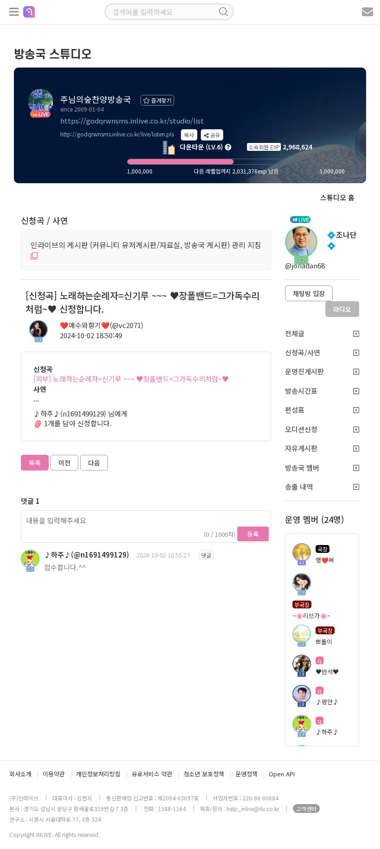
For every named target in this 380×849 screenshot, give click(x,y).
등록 (253, 534)
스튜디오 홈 (337, 197)
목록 (35, 462)
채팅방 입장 (309, 293)
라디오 (342, 309)
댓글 (206, 555)
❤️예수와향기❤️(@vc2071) (101, 325)
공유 (214, 135)
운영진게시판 (304, 371)
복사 (189, 135)
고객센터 (306, 808)
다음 (94, 462)
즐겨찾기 (160, 100)
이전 (64, 462)
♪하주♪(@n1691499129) (86, 554)
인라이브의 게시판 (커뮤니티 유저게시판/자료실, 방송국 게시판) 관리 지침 (146, 244)
